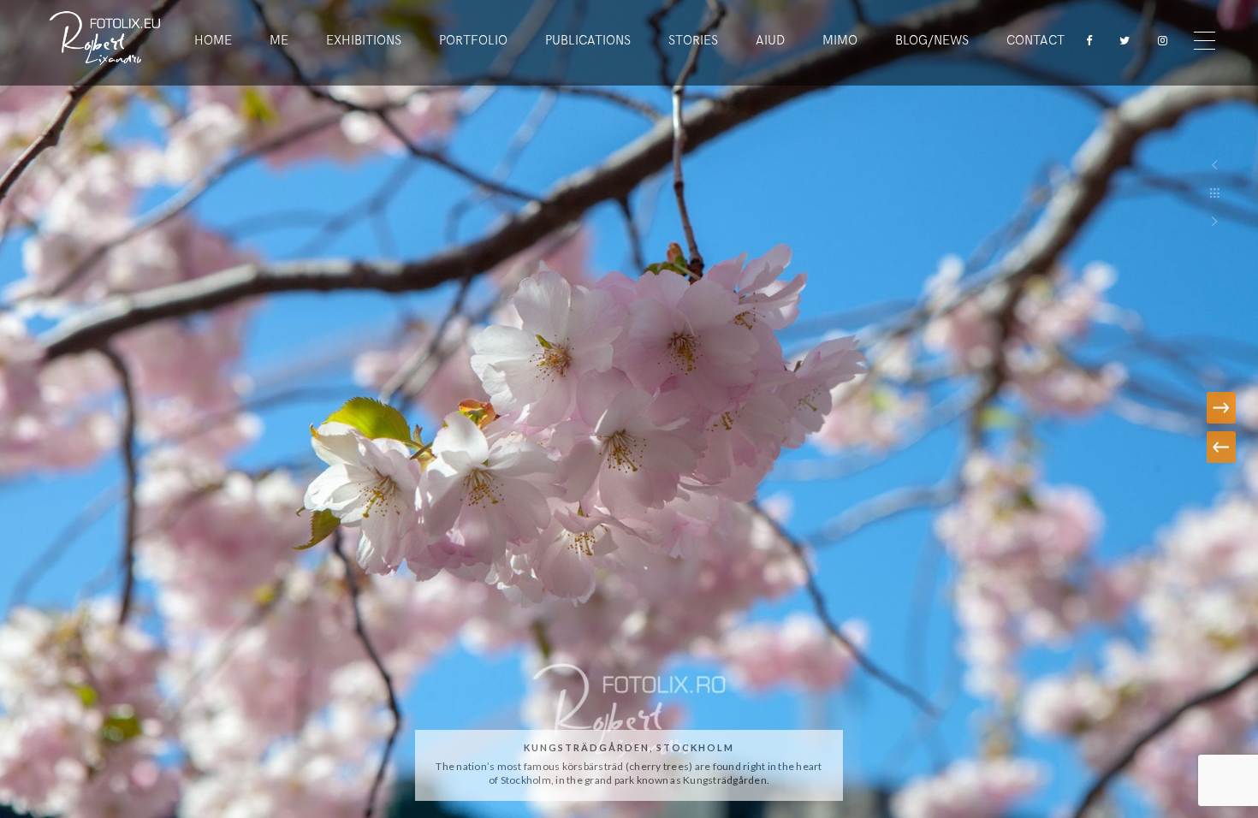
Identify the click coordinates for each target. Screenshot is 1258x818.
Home (213, 40)
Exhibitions (363, 40)
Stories (693, 40)
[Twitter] (1121, 40)
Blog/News (932, 40)
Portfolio (473, 40)
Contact (1035, 40)
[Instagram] (1158, 40)
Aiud (770, 40)
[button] (1219, 447)
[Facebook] (1083, 40)
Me (279, 40)
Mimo (839, 40)
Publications (588, 40)
